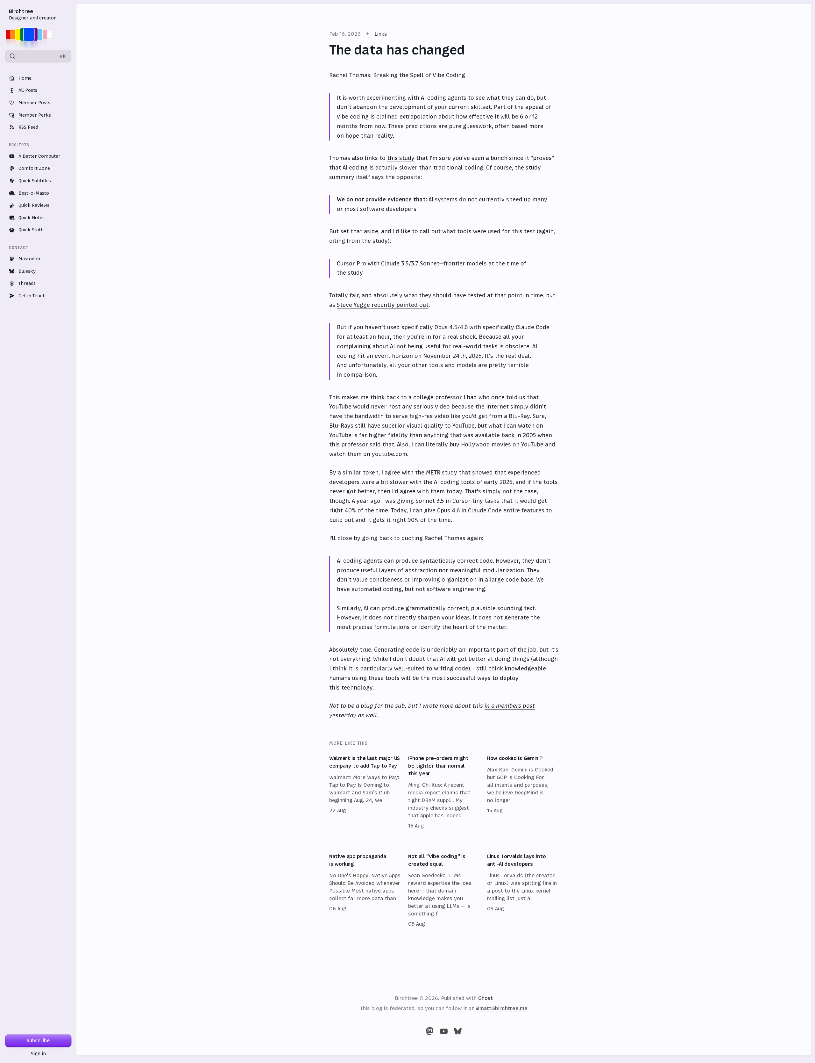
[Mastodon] (429, 1031)
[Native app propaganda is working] (364, 890)
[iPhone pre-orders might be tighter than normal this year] (443, 792)
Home (25, 78)
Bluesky (27, 271)
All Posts (27, 90)
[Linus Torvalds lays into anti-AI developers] (522, 890)
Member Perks (34, 115)
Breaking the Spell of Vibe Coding (419, 75)
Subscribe (38, 1040)
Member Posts (34, 102)
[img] (30, 34)
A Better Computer (39, 156)
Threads (27, 283)
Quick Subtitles (34, 180)
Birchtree (21, 11)
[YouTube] (443, 1031)
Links (380, 33)
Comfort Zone (34, 168)
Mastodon (29, 259)
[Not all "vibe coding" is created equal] (443, 890)
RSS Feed (28, 127)
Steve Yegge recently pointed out (383, 305)
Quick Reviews (33, 205)
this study (401, 158)
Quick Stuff (30, 230)
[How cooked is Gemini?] (522, 792)
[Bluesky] (457, 1031)
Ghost (485, 998)
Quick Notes (31, 217)
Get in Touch (32, 296)
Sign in (38, 1053)
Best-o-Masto (33, 193)
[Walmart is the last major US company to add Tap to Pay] (364, 792)
